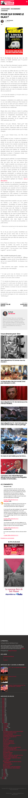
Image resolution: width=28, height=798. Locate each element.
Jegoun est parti (12, 676)
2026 (3, 698)
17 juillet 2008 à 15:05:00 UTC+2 (11, 535)
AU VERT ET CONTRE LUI (8, 740)
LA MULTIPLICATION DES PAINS (9, 748)
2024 (3, 701)
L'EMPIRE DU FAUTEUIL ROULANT (10, 756)
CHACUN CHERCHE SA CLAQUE (9, 732)
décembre (5, 723)
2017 (3, 710)
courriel (23, 648)
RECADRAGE (6, 746)
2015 (3, 713)
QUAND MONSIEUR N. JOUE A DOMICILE (11, 768)
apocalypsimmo (5, 8)
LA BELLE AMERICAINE (8, 734)
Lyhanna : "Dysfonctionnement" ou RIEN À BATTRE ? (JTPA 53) (16, 686)
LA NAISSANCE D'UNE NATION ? (10, 736)
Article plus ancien (23, 305)
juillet (4, 730)
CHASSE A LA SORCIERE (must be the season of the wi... (15, 750)
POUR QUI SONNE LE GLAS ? (9, 743)
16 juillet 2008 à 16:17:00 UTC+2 (11, 499)
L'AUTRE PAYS (6, 744)
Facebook (5, 660)
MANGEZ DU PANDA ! (7, 754)
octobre (5, 726)
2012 (3, 717)
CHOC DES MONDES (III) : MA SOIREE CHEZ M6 (13, 755)
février (4, 774)
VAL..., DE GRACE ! (7, 738)
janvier (4, 776)
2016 (3, 711)
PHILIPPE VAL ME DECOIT (5, 305)
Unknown (6, 501)
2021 (3, 705)
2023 (3, 702)
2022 (3, 703)
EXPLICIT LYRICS (6, 751)
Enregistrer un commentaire (7, 538)
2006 (3, 778)
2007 (3, 777)
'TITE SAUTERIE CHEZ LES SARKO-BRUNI (12, 747)
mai (4, 770)
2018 (3, 709)
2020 (3, 706)
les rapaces (4, 10)
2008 (3, 722)
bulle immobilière (15, 8)
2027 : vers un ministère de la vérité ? (17, 667)
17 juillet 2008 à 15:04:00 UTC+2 (11, 527)
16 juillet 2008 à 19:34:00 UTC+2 (11, 518)
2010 (3, 719)
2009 (3, 720)
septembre (5, 727)
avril (4, 772)
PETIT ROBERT (6, 760)
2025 (3, 699)
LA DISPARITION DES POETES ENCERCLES (12, 735)
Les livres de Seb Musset (8, 656)
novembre (5, 724)
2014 (3, 714)
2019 (3, 707)
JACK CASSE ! (6, 739)
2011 (3, 718)
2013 (3, 715)
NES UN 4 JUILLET (7, 765)
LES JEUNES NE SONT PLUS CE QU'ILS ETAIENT (13, 731)
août (4, 728)
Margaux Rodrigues (12, 650)
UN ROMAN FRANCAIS (8, 752)
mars (4, 773)
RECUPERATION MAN (7, 764)
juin (4, 769)
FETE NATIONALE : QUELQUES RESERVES (12, 766)
